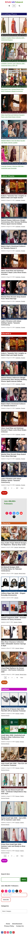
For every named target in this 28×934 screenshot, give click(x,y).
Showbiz (23, 200)
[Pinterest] (7, 513)
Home (8, 924)
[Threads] (14, 516)
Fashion (22, 713)
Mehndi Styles (22, 547)
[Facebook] (14, 513)
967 (17, 488)
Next (22, 488)
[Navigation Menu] (14, 6)
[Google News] (13, 932)
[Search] (19, 5)
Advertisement (17, 924)
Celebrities (18, 200)
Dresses (17, 713)
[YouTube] (21, 513)
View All (4, 492)
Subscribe (6, 899)
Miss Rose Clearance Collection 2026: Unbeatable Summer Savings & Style (13, 643)
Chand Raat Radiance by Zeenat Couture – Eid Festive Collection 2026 (12, 670)
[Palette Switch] (9, 5)
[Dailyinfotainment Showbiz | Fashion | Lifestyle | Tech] (14, 2)
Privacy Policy (9, 926)
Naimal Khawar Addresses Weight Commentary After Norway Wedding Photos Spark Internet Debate (14, 222)
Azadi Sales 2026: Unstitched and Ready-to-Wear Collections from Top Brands (13, 737)
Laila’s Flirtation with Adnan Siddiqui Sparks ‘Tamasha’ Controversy (11, 323)
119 (17, 856)
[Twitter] (17, 513)
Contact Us (20, 926)
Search (24, 879)
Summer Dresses (5, 715)
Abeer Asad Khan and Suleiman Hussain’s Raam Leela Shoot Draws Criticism (13, 272)
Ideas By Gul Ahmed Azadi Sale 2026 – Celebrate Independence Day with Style (13, 791)
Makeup (20, 622)
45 (17, 677)
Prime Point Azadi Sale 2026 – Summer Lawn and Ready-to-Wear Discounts (13, 846)
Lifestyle (16, 547)
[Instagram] (10, 513)
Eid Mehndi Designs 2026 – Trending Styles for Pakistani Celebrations (11, 569)
